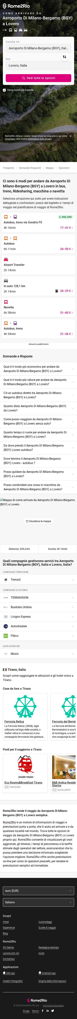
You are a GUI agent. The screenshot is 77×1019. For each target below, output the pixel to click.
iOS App (10, 973)
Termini (35, 1011)
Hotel (6, 921)
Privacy (26, 1011)
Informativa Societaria (53, 1005)
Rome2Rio (9, 822)
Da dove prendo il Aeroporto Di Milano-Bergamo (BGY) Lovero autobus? (34, 448)
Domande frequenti (30, 167)
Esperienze (9, 927)
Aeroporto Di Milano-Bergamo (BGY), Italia (38, 48)
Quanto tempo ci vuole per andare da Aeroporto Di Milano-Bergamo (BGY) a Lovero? (35, 434)
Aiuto (41, 953)
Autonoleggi (45, 921)
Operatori (64, 167)
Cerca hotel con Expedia (20, 90)
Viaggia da (13, 42)
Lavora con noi (11, 953)
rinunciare (10, 139)
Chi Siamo (8, 947)
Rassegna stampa (48, 947)
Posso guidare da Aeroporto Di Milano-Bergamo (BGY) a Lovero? (34, 474)
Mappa (50, 167)
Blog (5, 933)
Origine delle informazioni (52, 981)
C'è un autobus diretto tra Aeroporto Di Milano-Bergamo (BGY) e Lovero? (33, 395)
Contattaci (9, 958)
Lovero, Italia (18, 65)
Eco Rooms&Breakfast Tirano (23, 782)
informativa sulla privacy (39, 139)
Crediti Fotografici (13, 981)
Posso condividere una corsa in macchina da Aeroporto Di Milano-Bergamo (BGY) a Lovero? (33, 487)
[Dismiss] (70, 136)
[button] (38, 78)
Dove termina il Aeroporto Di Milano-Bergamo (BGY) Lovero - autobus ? (32, 461)
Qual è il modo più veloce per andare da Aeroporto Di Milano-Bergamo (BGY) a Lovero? (35, 382)
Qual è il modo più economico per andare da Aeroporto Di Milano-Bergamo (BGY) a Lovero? (33, 369)
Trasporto (8, 167)
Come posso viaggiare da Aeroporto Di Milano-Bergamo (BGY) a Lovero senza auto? (33, 421)
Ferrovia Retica (14, 721)
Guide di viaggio (47, 927)
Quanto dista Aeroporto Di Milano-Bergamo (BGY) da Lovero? (35, 408)
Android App (48, 973)
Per (8, 59)
